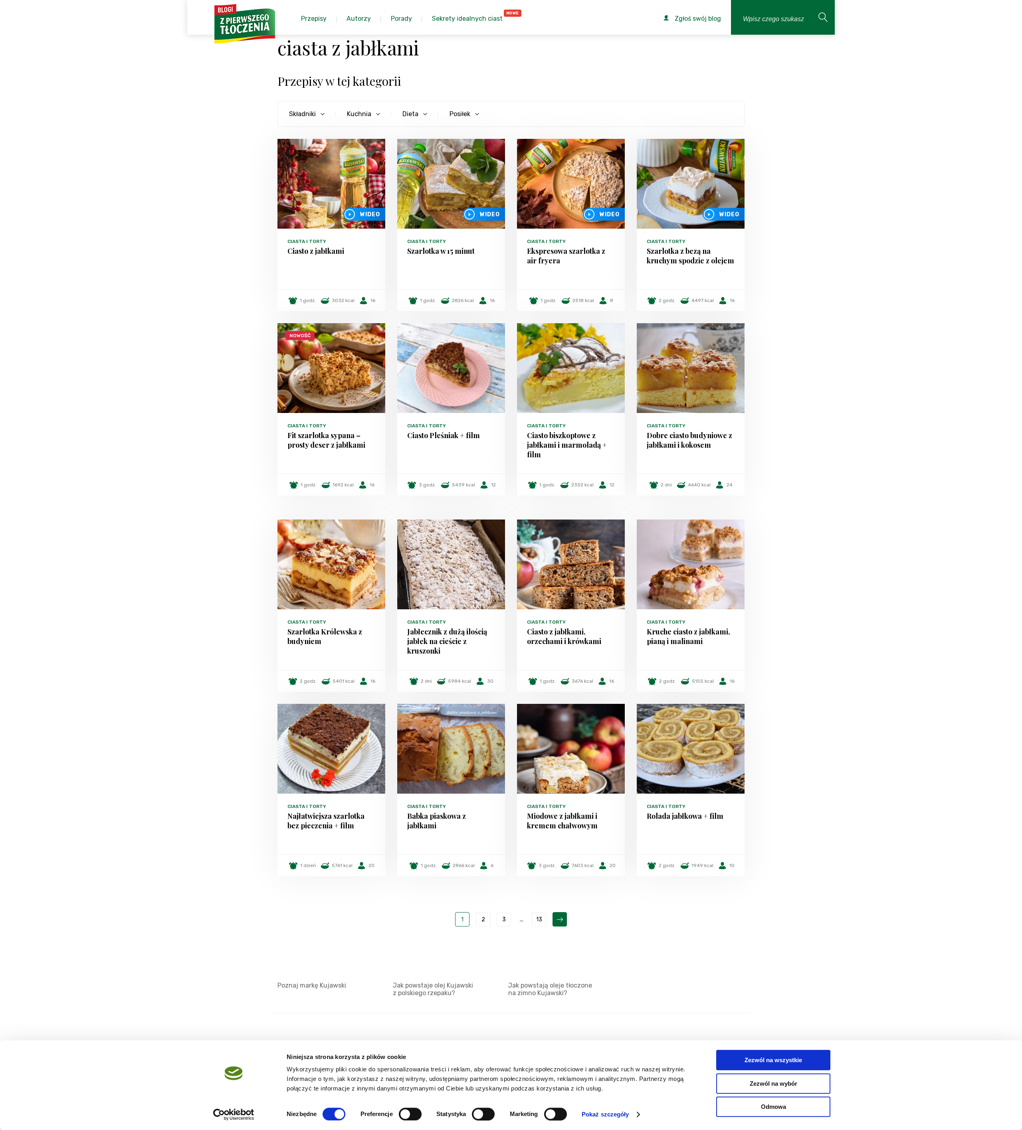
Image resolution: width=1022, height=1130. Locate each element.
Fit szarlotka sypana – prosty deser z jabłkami (326, 440)
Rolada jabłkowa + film (685, 816)
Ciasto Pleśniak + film (443, 435)
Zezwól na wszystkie (773, 1060)
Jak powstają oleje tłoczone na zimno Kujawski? (550, 989)
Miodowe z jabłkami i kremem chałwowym (562, 820)
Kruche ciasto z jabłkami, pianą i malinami (688, 636)
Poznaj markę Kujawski (311, 985)
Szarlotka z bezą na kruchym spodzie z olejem (690, 255)
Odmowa (773, 1106)
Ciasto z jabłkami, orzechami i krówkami (564, 636)
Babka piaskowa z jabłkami (436, 820)
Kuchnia (359, 114)
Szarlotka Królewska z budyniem (324, 636)
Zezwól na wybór (773, 1083)
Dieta (410, 114)
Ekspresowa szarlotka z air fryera (566, 255)
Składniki (302, 114)
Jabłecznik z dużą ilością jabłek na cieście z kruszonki (447, 641)
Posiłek (460, 114)
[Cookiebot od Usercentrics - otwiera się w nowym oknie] (234, 1114)
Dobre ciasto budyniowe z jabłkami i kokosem (689, 440)
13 (539, 919)
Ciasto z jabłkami (315, 251)
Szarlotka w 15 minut (441, 251)
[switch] (410, 1114)
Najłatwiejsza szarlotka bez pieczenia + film (325, 820)
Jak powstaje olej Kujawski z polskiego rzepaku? (433, 989)
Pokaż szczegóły (605, 1114)
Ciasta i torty (306, 241)
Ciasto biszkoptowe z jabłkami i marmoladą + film (567, 445)
